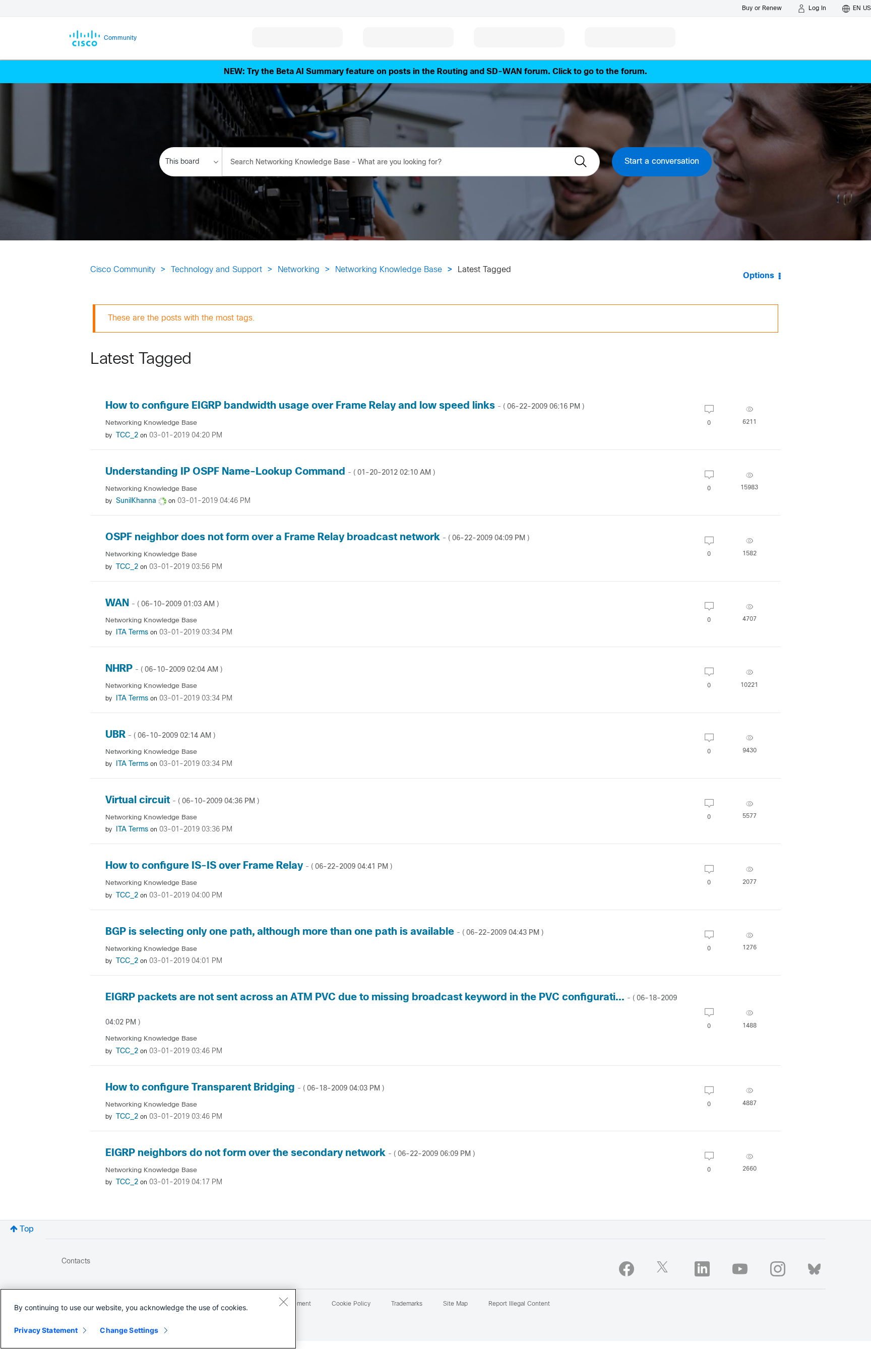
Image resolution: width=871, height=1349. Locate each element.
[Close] (283, 1302)
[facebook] (626, 1268)
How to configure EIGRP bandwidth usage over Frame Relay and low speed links (344, 406)
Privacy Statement (46, 1330)
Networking (299, 270)
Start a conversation (662, 161)
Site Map (455, 1304)
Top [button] (27, 1229)
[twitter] (664, 1268)
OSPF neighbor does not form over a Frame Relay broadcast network (317, 537)
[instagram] (777, 1268)
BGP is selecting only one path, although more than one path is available (324, 932)
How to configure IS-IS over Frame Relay (248, 866)
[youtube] (740, 1268)
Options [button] (758, 276)
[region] (148, 1319)
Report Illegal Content (519, 1304)
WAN (162, 603)
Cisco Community (122, 270)
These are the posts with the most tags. (181, 318)
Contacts (75, 1261)
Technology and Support (216, 270)
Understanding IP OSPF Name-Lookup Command (270, 472)
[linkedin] (702, 1268)
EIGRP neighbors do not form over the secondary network (290, 1153)
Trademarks (406, 1304)
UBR (160, 735)
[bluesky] (814, 1266)
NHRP (163, 669)
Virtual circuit (182, 800)
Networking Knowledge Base (388, 270)
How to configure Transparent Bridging (244, 1088)
